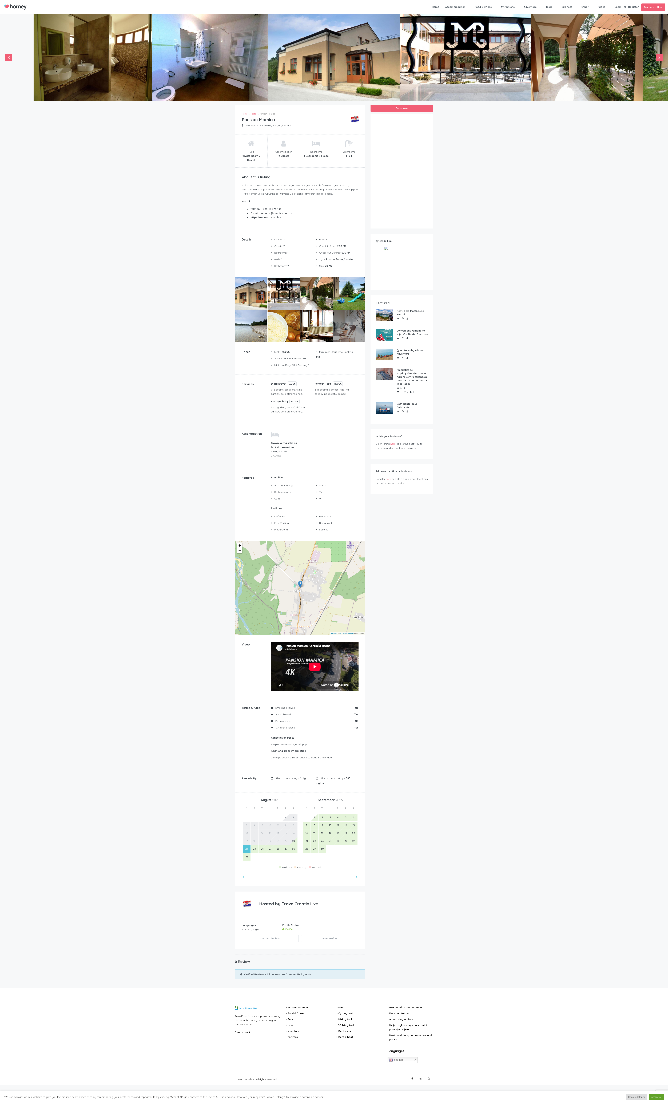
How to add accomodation (405, 1007)
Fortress (293, 1037)
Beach (291, 1019)
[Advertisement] (402, 171)
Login (618, 7)
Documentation (399, 1013)
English (398, 1059)
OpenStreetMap (347, 633)
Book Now (402, 108)
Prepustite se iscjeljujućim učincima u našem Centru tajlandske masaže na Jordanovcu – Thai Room (412, 376)
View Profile (329, 938)
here (392, 443)
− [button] (239, 551)
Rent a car (344, 1031)
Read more (242, 1032)
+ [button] (239, 545)
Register (633, 7)
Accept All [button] (656, 1097)
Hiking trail (345, 1019)
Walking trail (346, 1025)
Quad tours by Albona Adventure (410, 352)
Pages (601, 7)
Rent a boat (345, 1037)
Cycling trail (345, 1013)
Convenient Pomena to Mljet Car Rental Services (412, 332)
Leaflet (334, 633)
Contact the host (270, 938)
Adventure (530, 7)
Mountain (293, 1031)
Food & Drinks (483, 7)
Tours (549, 7)
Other (585, 7)
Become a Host (653, 7)
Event (341, 1007)
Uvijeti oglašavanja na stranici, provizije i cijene (408, 1027)
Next (659, 57)
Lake (290, 1025)
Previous (8, 57)
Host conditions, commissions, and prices (410, 1037)
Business (567, 7)
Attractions (508, 7)
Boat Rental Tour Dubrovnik (407, 405)
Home (435, 7)
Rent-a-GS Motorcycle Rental (410, 312)
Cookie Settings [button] (636, 1097)
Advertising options (401, 1019)
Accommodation (455, 7)
